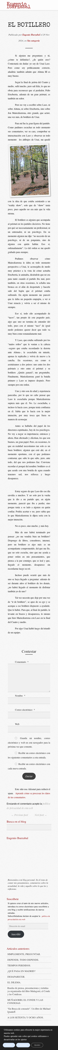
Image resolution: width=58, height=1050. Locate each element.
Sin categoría (33, 40)
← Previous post (19, 814)
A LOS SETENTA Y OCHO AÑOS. (25, 1017)
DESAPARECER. (16, 976)
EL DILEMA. (14, 982)
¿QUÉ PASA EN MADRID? (21, 971)
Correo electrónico (25, 709)
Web (17, 724)
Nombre (20, 695)
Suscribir (16, 934)
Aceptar (9, 1045)
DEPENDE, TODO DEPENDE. (23, 959)
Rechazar (23, 1045)
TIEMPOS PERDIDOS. (19, 965)
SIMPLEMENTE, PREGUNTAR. (24, 954)
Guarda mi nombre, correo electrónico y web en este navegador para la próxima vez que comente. (29, 742)
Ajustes (37, 1045)
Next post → (41, 814)
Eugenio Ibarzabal (31, 34)
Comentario (22, 661)
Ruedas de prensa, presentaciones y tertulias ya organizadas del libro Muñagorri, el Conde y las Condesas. (28, 991)
